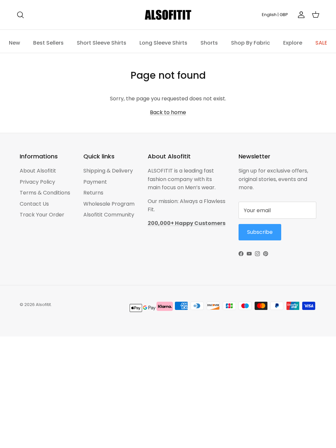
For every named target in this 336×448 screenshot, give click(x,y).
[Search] (20, 15)
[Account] (300, 15)
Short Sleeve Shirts (101, 43)
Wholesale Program (109, 204)
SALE (321, 43)
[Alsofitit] (168, 15)
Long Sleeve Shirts (163, 43)
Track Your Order (42, 214)
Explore (292, 43)
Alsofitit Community (108, 214)
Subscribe (260, 232)
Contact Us (34, 204)
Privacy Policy (37, 182)
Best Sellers (48, 43)
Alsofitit (43, 304)
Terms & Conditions (45, 192)
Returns (93, 192)
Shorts (209, 43)
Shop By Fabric (250, 43)
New (14, 43)
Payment (95, 182)
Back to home (168, 112)
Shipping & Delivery (108, 170)
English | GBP (275, 14)
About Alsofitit (38, 170)
